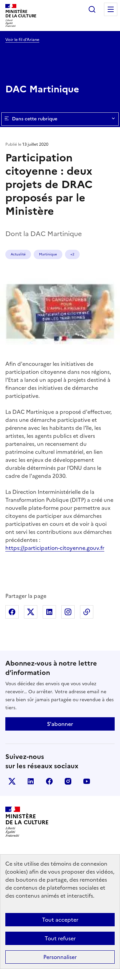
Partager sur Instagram (68, 612)
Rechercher (92, 9)
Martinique (48, 254)
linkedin (30, 781)
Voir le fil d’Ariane (22, 40)
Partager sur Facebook (12, 612)
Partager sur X (30, 612)
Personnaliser (60, 957)
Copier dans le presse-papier (86, 612)
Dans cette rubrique (34, 118)
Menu (110, 9)
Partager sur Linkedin (49, 612)
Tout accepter (60, 920)
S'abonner (60, 724)
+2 (72, 254)
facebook (49, 781)
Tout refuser (60, 938)
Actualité (18, 254)
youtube (86, 781)
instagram (68, 781)
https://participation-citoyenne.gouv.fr (54, 548)
